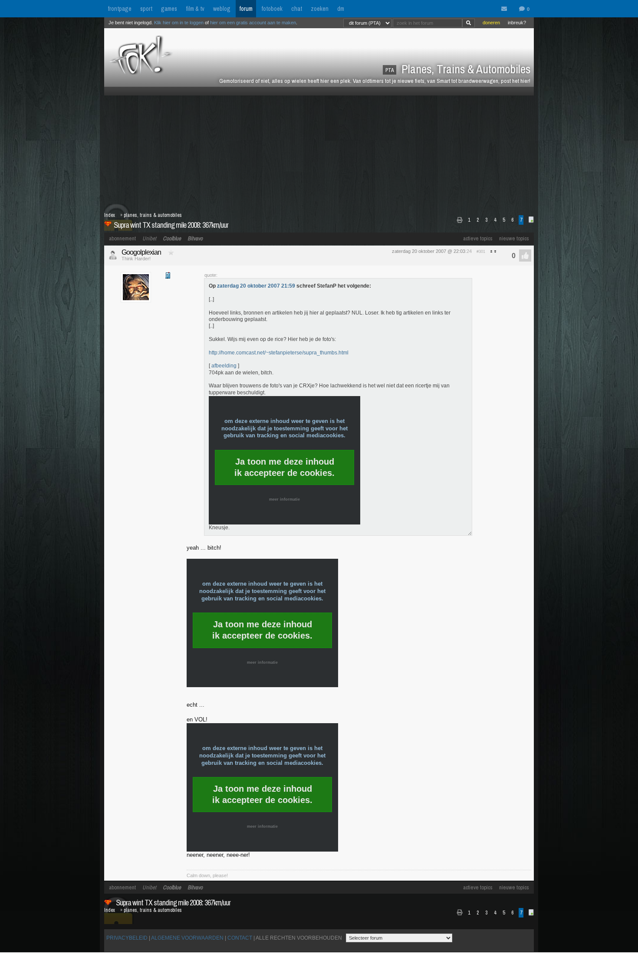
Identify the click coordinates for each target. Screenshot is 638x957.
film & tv (195, 9)
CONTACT (239, 938)
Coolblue (172, 238)
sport (146, 9)
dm (340, 9)
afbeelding (224, 366)
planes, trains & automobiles (153, 215)
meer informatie (284, 499)
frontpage (120, 9)
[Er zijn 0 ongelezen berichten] (506, 9)
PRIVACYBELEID (127, 938)
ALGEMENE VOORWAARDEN (187, 938)
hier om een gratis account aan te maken (253, 22)
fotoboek (272, 9)
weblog (221, 9)
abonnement (122, 238)
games (169, 9)
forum (246, 9)
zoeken (320, 9)
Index (109, 215)
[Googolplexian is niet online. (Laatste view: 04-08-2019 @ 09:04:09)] (113, 255)
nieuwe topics (514, 238)
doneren (491, 22)
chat (296, 9)
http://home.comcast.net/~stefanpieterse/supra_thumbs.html (279, 353)
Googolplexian (141, 252)
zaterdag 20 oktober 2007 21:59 (256, 286)
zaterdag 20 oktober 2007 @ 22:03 (428, 251)
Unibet (149, 238)
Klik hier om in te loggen (179, 22)
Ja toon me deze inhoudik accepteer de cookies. (284, 467)
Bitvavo (195, 238)
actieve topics (478, 238)
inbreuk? (517, 22)
